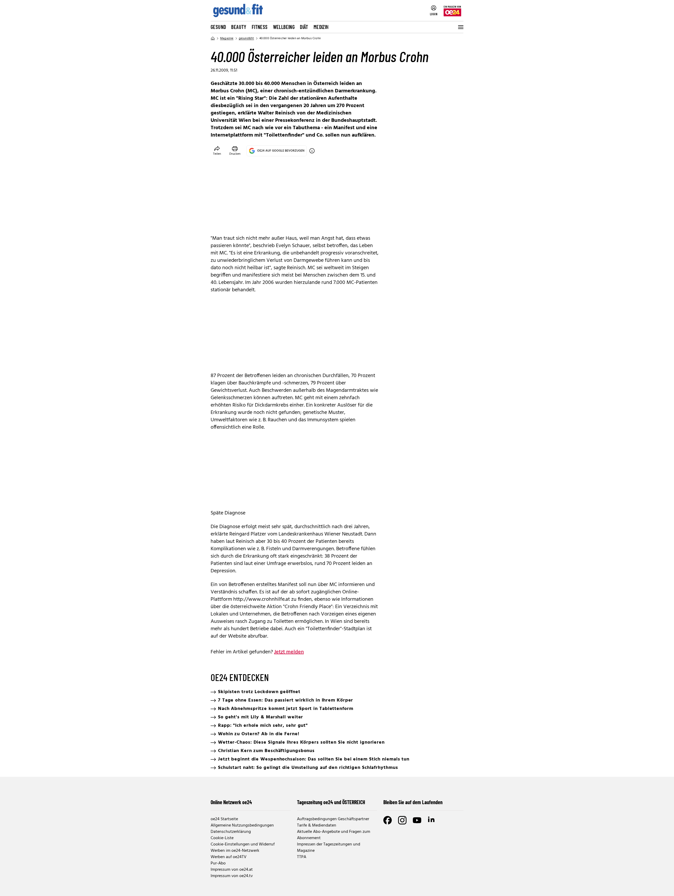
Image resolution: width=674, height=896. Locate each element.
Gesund (218, 27)
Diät (304, 27)
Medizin (321, 27)
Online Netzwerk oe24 (231, 802)
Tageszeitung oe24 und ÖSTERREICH (331, 802)
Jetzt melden (289, 652)
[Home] (213, 38)
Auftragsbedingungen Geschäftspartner (333, 819)
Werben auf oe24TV (228, 857)
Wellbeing (284, 27)
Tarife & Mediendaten (316, 825)
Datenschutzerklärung (231, 831)
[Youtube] (417, 820)
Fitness (260, 27)
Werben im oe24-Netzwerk (235, 850)
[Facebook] (387, 820)
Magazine (227, 38)
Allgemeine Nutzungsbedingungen (242, 825)
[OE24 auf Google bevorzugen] (312, 151)
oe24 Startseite (224, 819)
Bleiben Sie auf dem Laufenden (413, 802)
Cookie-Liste (222, 838)
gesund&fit (246, 38)
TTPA (301, 857)
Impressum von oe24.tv (232, 876)
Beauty (238, 27)
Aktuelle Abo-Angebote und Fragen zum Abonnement (333, 835)
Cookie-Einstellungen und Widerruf (243, 844)
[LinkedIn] (432, 820)
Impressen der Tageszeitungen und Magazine (328, 847)
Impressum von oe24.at (232, 869)
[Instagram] (402, 820)
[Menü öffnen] (460, 27)
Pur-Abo (218, 863)
